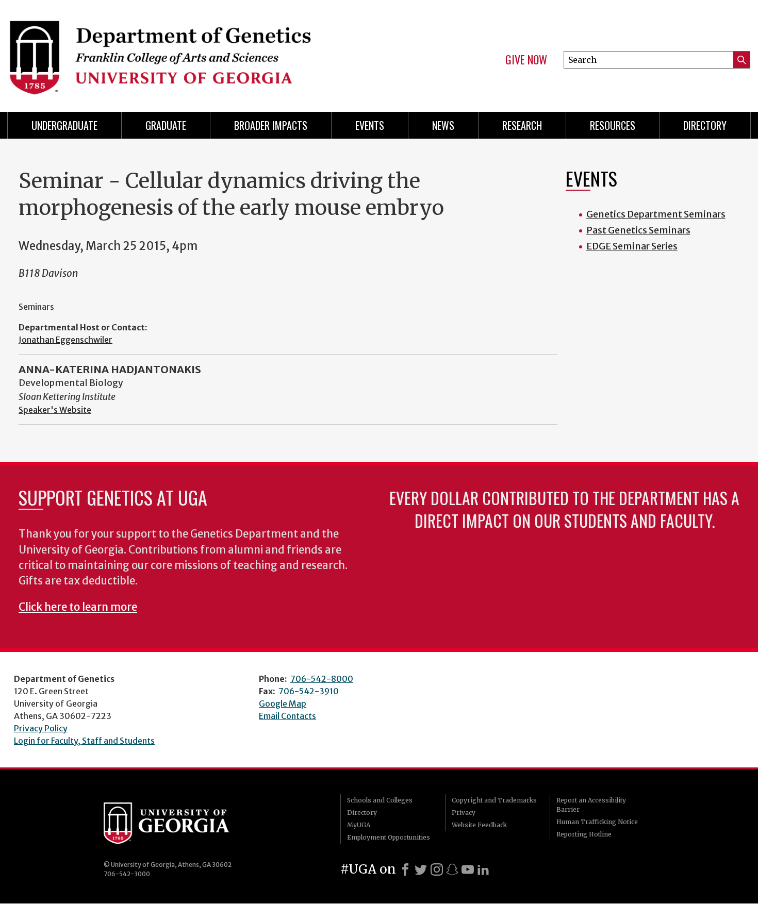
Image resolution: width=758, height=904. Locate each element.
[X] (421, 869)
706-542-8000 (321, 679)
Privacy (463, 812)
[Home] (188, 52)
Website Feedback (479, 825)
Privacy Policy (41, 728)
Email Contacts (287, 716)
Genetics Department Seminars (656, 214)
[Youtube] (468, 869)
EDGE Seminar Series (632, 246)
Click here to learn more (78, 607)
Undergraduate (64, 125)
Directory (705, 125)
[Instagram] (437, 869)
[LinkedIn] (483, 869)
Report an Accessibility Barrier (591, 804)
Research (522, 125)
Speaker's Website (55, 410)
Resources (612, 125)
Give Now (526, 59)
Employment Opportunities (388, 837)
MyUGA (358, 825)
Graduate (165, 125)
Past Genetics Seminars (638, 230)
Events (369, 125)
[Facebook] (405, 869)
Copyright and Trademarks (494, 800)
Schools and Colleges (380, 800)
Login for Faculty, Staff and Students (84, 740)
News (443, 125)
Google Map (282, 703)
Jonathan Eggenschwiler (65, 339)
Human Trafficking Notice (597, 822)
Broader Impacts (270, 125)
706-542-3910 (308, 691)
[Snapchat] (452, 869)
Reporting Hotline (584, 834)
